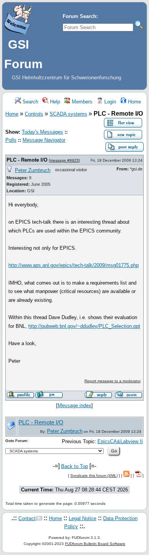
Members (81, 102)
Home (133, 102)
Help (54, 102)
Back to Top (74, 466)
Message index (74, 405)
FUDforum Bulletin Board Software (95, 544)
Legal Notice (82, 518)
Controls (34, 114)
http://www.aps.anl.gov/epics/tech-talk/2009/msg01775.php (73, 265)
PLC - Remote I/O (26, 160)
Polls (10, 140)
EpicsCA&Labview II (120, 441)
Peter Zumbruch (32, 170)
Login (109, 102)
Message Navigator (44, 140)
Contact (27, 518)
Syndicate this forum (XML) (94, 475)
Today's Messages (42, 132)
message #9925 (64, 160)
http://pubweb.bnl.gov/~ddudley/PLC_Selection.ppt (84, 326)
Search (29, 102)
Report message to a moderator (112, 381)
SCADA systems (68, 114)
